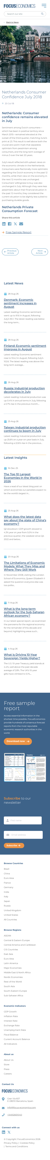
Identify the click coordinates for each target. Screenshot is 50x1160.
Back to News (12, 22)
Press (6, 1069)
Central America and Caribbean (20, 945)
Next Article (39, 252)
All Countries (10, 919)
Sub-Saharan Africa (13, 995)
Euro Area (9, 878)
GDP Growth (10, 1011)
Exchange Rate (12, 1025)
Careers (8, 1074)
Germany (8, 887)
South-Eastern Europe (15, 991)
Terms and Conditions (16, 1146)
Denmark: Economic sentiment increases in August (20, 303)
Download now (16, 741)
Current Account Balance (17, 1039)
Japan (7, 901)
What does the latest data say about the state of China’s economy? (25, 520)
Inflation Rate (11, 1016)
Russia (7, 906)
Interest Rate (10, 1021)
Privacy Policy (11, 1143)
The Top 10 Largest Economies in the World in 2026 (23, 478)
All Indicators (10, 1044)
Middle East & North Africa (17, 972)
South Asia (9, 986)
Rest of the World (13, 981)
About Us (8, 1060)
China (7, 873)
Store (6, 1064)
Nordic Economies (13, 977)
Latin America (11, 963)
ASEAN (7, 935)
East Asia (8, 954)
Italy (6, 896)
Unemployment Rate (15, 1030)
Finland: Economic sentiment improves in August (25, 347)
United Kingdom (12, 910)
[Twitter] (9, 1132)
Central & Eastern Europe (17, 940)
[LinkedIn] (3, 1132)
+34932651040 (14, 1115)
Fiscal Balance (11, 1034)
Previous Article (11, 252)
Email (7, 828)
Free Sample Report (18, 232)
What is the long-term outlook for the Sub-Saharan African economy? (24, 612)
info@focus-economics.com (21, 1107)
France (7, 883)
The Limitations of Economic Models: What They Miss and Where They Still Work (24, 566)
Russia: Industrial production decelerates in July (24, 390)
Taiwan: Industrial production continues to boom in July (25, 429)
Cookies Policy (27, 1143)
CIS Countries (11, 949)
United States (11, 915)
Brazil (6, 869)
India (6, 892)
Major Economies (13, 968)
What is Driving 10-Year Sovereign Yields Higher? (22, 656)
